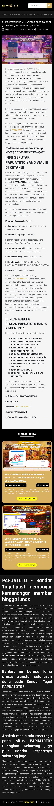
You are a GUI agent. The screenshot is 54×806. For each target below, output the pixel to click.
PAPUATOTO (29, 802)
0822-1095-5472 (23, 406)
